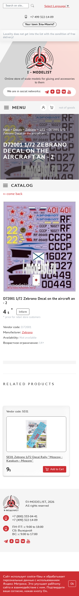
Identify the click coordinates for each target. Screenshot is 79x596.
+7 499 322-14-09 (41, 17)
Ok (72, 583)
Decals (17, 129)
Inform (23, 311)
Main (6, 129)
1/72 (42, 129)
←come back (12, 194)
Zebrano (30, 129)
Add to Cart (57, 469)
